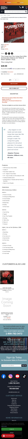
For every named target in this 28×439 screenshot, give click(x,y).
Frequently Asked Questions (14, 405)
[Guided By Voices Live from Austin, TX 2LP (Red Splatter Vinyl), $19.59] (7, 302)
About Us (14, 420)
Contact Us (14, 403)
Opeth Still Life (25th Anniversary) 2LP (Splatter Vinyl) (7, 288)
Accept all (12, 429)
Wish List (14, 400)
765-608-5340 (14, 388)
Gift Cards (14, 402)
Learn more (4, 426)
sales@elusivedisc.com (14, 392)
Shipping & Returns (14, 407)
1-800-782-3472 (14, 333)
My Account (14, 398)
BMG (5, 46)
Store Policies (14, 409)
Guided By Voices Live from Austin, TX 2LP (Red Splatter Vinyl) (7, 313)
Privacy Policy (14, 410)
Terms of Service (14, 412)
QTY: (10, 80)
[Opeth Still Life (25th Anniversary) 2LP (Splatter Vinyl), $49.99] (7, 277)
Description (14, 93)
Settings (11, 432)
